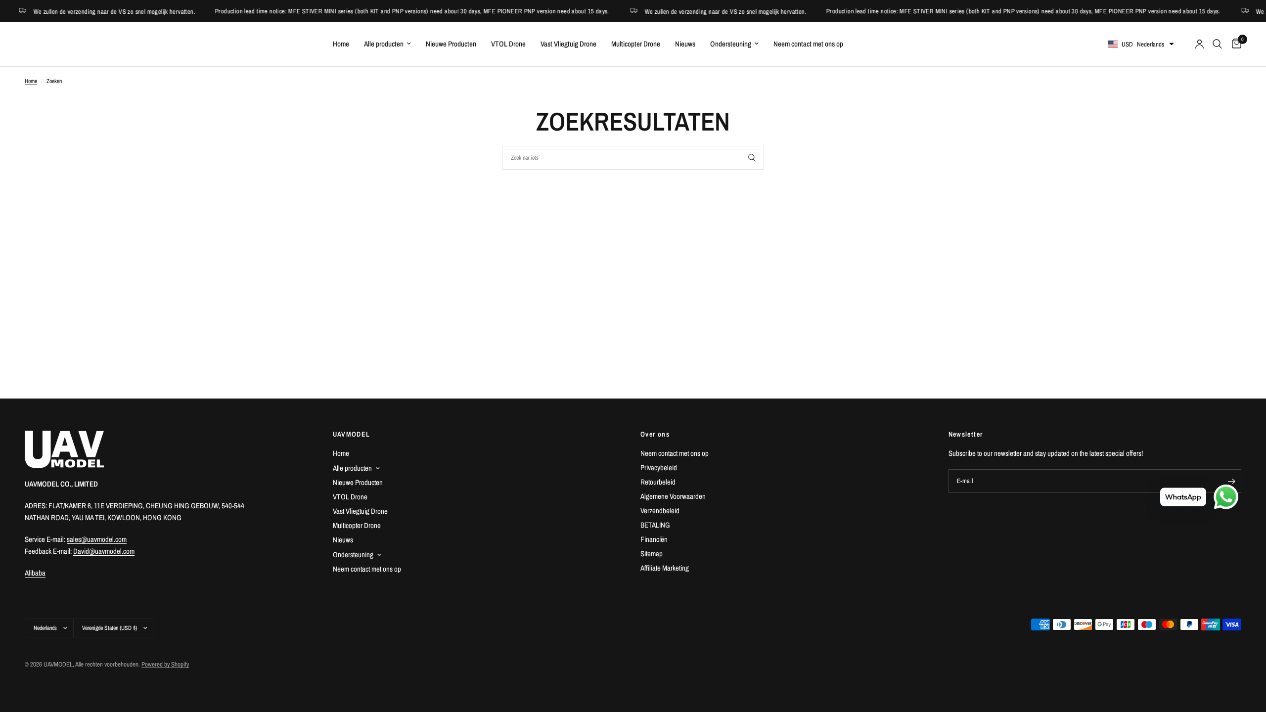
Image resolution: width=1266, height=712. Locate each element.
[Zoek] (1217, 44)
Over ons (655, 434)
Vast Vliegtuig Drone (568, 44)
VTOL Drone (508, 44)
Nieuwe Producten (451, 44)
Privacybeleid (658, 467)
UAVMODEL (351, 434)
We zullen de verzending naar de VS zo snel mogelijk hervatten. (701, 11)
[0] (1234, 44)
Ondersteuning (730, 44)
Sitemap (651, 553)
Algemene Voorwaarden (673, 496)
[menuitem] (341, 44)
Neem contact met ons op (808, 44)
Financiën (654, 539)
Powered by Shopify (165, 664)
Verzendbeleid (659, 510)
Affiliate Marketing (664, 568)
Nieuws (685, 44)
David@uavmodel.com (104, 551)
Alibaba (35, 573)
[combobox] (633, 158)
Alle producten (384, 44)
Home (341, 44)
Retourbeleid (658, 482)
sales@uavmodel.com (97, 539)
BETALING (655, 525)
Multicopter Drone (635, 44)
